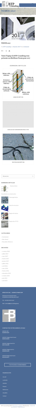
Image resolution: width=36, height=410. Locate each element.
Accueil (4, 377)
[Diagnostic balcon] (4, 216)
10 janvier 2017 (17, 46)
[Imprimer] (10, 51)
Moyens (5, 386)
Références (5, 389)
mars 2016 (5, 268)
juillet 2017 (5, 254)
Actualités (5, 392)
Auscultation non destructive (18, 129)
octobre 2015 (6, 275)
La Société (5, 380)
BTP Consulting (7, 46)
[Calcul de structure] (4, 208)
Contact (4, 396)
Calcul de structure (13, 205)
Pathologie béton (18, 162)
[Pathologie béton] (18, 147)
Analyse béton (18, 97)
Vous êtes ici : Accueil (10, 14)
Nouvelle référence (7, 242)
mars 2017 (5, 256)
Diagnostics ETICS (13, 221)
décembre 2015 (6, 273)
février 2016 (5, 271)
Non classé (5, 239)
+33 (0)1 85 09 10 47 (9, 300)
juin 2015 (4, 278)
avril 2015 (5, 280)
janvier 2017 (5, 261)
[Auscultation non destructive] (18, 114)
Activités (5, 383)
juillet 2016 (5, 263)
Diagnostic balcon (13, 213)
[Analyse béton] (18, 82)
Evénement (21, 14)
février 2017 (5, 258)
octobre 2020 (6, 251)
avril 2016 (5, 266)
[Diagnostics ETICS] (4, 224)
